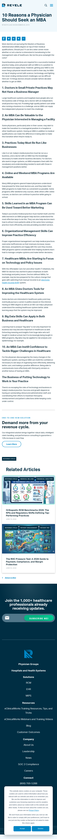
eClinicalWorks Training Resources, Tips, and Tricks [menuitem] (28, 710)
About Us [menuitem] (29, 744)
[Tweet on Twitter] (9, 39)
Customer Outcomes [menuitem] (28, 732)
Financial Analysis (45, 479)
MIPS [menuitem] (28, 695)
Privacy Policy (34, 810)
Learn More (11, 444)
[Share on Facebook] (4, 39)
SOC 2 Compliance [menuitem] (28, 764)
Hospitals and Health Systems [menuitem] (28, 670)
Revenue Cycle (9, 458)
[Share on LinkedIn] (14, 39)
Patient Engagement (28, 528)
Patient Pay (45, 528)
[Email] (24, 39)
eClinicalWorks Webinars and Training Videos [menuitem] (28, 719)
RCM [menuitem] (28, 682)
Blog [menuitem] (28, 725)
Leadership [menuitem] (28, 751)
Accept (22, 829)
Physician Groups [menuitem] (28, 664)
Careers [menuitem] (28, 770)
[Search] (46, 5)
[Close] (52, 5)
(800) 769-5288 (28, 783)
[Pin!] (19, 39)
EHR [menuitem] (28, 689)
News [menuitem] (29, 757)
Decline (40, 829)
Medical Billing (27, 479)
